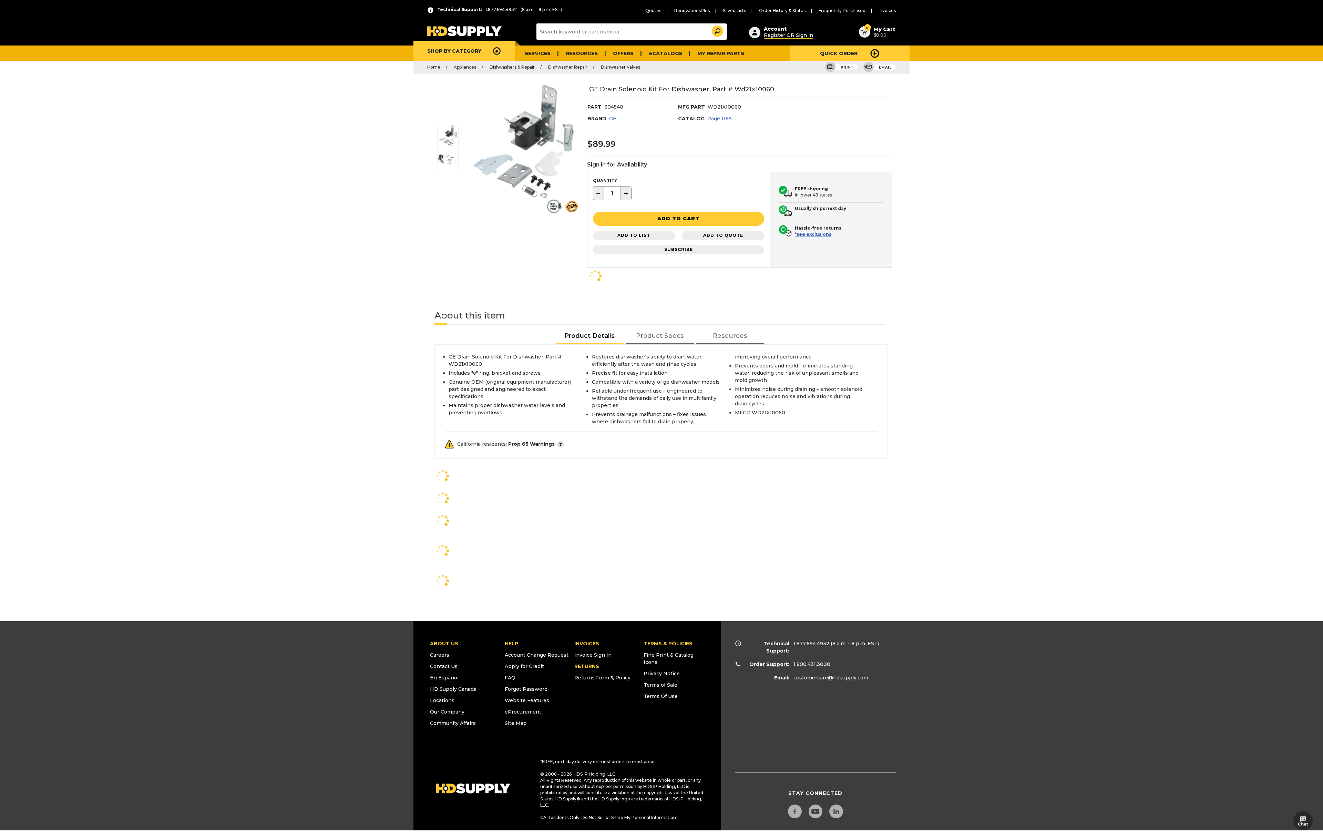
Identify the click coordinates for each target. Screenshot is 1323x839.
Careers (439, 655)
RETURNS (586, 666)
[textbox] (612, 193)
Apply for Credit (524, 666)
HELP (511, 643)
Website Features (527, 700)
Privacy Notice (662, 673)
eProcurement (523, 712)
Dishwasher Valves (620, 67)
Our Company (447, 712)
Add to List (633, 235)
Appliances (465, 67)
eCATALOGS (665, 53)
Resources (582, 53)
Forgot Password (526, 689)
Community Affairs (453, 723)
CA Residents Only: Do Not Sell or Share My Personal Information (608, 817)
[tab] (590, 336)
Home (433, 67)
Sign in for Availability (617, 164)
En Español (444, 678)
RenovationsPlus (692, 10)
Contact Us (444, 666)
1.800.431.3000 (811, 664)
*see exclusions (813, 234)
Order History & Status (782, 10)
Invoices (887, 10)
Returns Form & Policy (602, 678)
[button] (717, 30)
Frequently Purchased (842, 10)
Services (538, 53)
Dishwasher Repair (567, 67)
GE (612, 118)
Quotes (653, 10)
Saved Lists (734, 10)
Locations (442, 700)
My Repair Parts (720, 53)
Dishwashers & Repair (512, 67)
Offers (623, 53)
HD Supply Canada (453, 689)
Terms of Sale (660, 685)
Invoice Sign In (593, 655)
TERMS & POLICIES (668, 643)
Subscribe (678, 249)
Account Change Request (536, 655)
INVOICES (586, 643)
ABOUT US (444, 643)
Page (719, 118)
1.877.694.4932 (811, 643)
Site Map (516, 723)
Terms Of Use (661, 696)
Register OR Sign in (788, 35)
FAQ (510, 678)
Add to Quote (723, 235)
